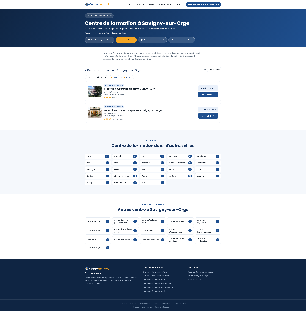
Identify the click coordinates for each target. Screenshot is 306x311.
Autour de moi (127, 40)
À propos (175, 303)
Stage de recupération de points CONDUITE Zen (129, 88)
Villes (151, 4)
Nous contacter (194, 279)
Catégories (140, 4)
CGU (136, 303)
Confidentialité (144, 303)
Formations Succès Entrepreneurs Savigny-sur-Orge (132, 110)
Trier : (204, 70)
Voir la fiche (207, 94)
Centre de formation (101, 33)
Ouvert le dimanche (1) (154, 40)
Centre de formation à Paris (155, 272)
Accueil (128, 4)
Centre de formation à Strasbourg (158, 287)
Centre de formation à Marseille (156, 276)
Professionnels (164, 4)
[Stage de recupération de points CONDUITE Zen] (95, 91)
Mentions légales (127, 303)
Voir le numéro (209, 88)
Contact (179, 4)
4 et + (115, 77)
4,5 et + (129, 77)
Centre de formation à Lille (154, 291)
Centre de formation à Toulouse (157, 283)
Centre (99, 4)
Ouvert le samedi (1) (183, 40)
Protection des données (161, 303)
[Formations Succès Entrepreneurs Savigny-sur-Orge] (95, 112)
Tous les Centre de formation (200, 272)
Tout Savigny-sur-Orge (101, 40)
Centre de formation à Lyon (155, 279)
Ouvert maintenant (97, 77)
